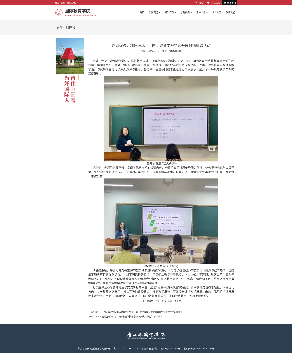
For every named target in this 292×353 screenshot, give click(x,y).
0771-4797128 (124, 348)
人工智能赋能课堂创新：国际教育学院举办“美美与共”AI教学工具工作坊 (129, 316)
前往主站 (216, 2)
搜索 (201, 2)
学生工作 (201, 12)
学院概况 (154, 12)
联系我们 (230, 12)
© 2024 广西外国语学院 (146, 348)
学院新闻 (185, 12)
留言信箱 (231, 2)
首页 (142, 12)
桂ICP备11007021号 (170, 348)
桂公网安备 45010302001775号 (199, 348)
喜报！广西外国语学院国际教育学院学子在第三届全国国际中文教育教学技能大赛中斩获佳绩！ (140, 311)
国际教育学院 (175, 51)
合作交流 (216, 12)
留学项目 (169, 12)
